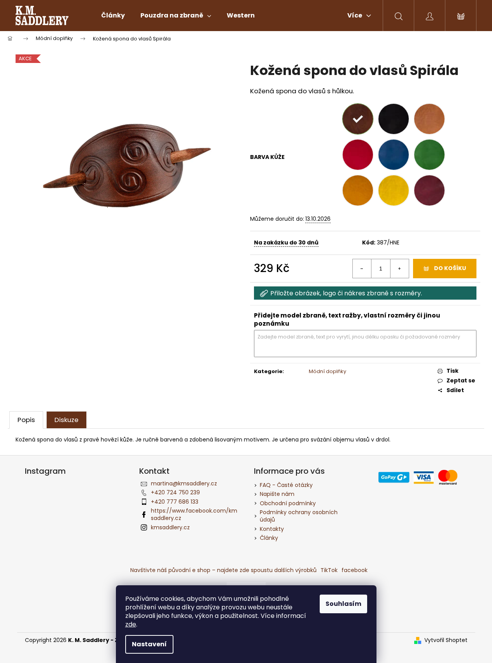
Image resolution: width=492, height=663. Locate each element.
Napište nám (277, 494)
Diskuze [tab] (66, 419)
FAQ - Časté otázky (286, 485)
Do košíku (450, 268)
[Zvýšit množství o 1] (399, 268)
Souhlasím (343, 603)
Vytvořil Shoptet (445, 640)
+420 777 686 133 (174, 502)
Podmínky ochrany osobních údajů (299, 515)
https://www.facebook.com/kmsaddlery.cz (194, 514)
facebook (354, 570)
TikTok (329, 570)
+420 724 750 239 (175, 492)
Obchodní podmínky (288, 503)
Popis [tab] (26, 419)
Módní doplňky (327, 371)
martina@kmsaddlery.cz (184, 483)
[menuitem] (113, 15)
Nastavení (149, 644)
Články (269, 538)
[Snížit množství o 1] (362, 268)
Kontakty (272, 529)
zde (130, 624)
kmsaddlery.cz (170, 527)
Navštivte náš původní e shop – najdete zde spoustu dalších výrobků (223, 570)
